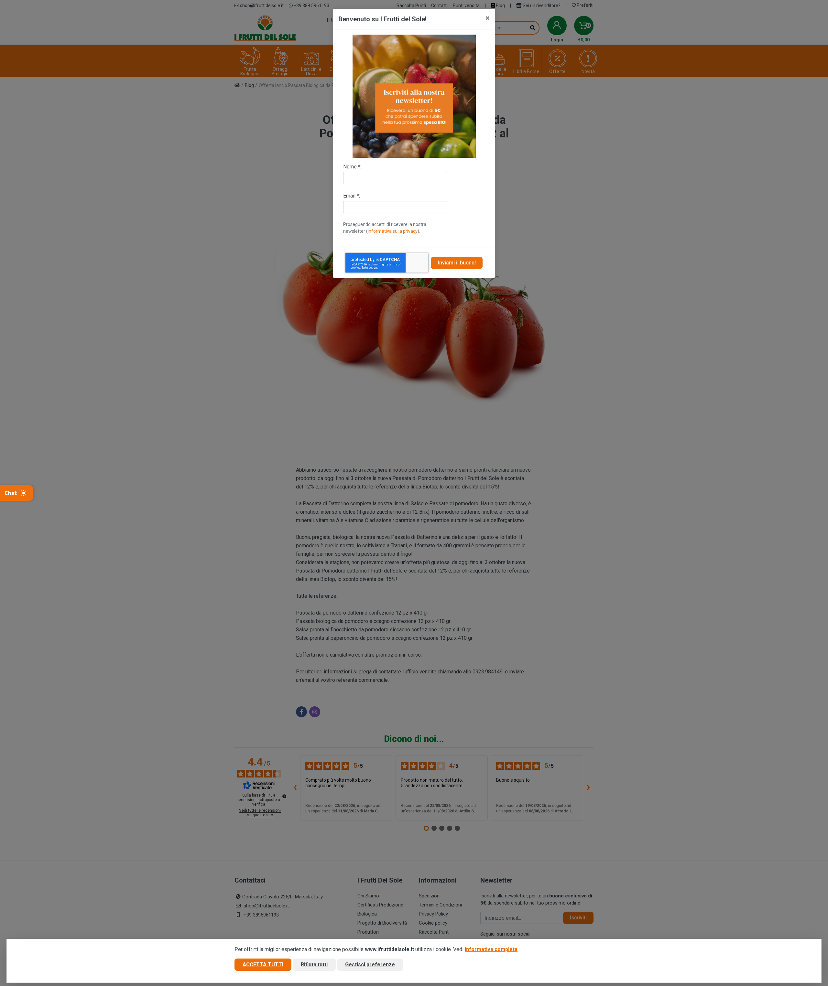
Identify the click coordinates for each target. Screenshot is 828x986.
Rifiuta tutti (314, 964)
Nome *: (352, 167)
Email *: (351, 196)
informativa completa (491, 949)
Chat (11, 493)
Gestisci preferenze (370, 964)
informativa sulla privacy (393, 231)
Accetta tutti (263, 964)
